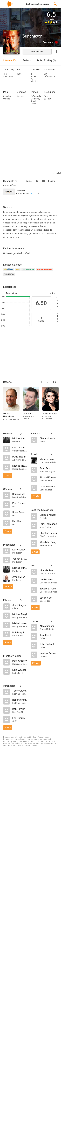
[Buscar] (55, 4)
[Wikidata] (9, 276)
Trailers (27, 60)
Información (9, 60)
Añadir (28, 253)
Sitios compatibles (29, 181)
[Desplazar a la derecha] (48, 382)
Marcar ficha (37, 51)
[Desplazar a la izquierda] (41, 382)
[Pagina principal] (10, 6)
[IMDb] (18, 271)
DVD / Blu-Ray (46, 60)
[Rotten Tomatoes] (45, 271)
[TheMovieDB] (28, 271)
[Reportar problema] (37, 181)
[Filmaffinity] (9, 271)
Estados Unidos (7, 97)
